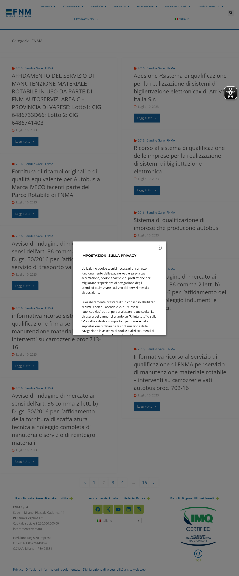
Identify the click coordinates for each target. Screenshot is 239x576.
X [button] (159, 247)
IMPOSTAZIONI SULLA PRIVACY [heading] (108, 256)
